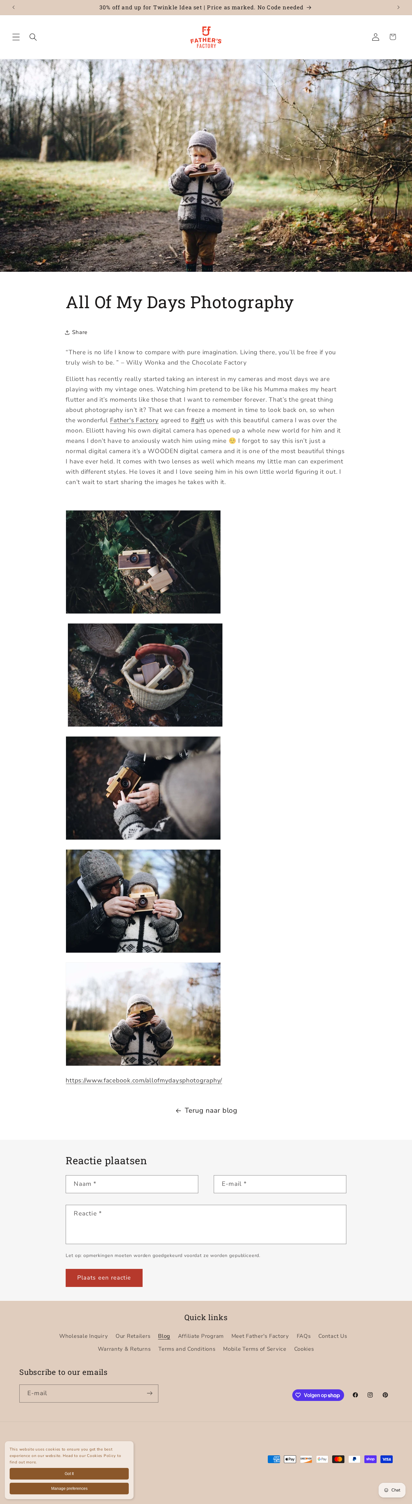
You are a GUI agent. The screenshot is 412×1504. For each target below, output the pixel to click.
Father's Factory (134, 420)
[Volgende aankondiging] (398, 7)
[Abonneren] (149, 1393)
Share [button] (80, 332)
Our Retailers (133, 1336)
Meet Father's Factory (260, 1336)
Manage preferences (69, 1488)
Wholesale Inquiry (83, 1336)
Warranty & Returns (124, 1349)
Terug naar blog (211, 1110)
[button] (16, 36)
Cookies (304, 1349)
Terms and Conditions (186, 1349)
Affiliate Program (201, 1336)
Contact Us (332, 1336)
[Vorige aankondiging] (13, 7)
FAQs (304, 1336)
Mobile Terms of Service (254, 1349)
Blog (164, 1336)
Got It (69, 1473)
